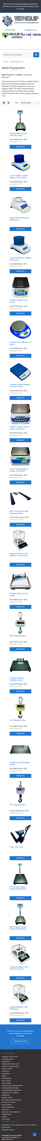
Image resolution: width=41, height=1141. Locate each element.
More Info (21, 151)
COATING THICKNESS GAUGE (10, 1071)
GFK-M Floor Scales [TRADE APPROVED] (18, 892)
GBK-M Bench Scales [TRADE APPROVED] (18, 932)
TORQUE (4, 1080)
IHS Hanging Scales (17, 809)
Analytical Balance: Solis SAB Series (19, 1012)
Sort (16, 107)
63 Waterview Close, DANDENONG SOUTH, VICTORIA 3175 (19, 1129)
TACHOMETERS (6, 1087)
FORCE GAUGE (6, 1066)
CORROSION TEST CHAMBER (10, 1097)
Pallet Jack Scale (16, 851)
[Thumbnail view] (4, 107)
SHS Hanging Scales (18, 640)
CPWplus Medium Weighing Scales (17, 683)
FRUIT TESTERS (6, 1085)
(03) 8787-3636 (6, 1132)
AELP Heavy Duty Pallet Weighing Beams (19, 517)
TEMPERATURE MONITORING (10, 1092)
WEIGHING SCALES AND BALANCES (12, 1090)
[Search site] (36, 59)
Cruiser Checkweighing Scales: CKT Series (19, 474)
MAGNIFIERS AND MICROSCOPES (11, 1095)
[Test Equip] (20, 21)
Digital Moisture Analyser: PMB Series (19, 223)
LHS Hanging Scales (18, 725)
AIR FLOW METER (7, 1109)
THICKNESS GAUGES (8, 1063)
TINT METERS (6, 1123)
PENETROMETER (6, 1083)
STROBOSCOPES (6, 1119)
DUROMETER (5, 1075)
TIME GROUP (5, 1114)
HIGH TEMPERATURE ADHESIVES (11, 1104)
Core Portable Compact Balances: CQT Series (19, 181)
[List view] (8, 107)
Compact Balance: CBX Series (19, 305)
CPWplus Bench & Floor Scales (19, 599)
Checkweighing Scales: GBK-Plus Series (19, 139)
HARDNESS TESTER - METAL (10, 1061)
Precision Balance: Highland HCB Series (20, 263)
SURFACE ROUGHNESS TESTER (10, 1068)
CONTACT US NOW (20, 1046)
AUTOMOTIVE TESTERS (8, 1107)
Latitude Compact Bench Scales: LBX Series (19, 432)
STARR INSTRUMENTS (8, 1111)
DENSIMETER (5, 1099)
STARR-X (4, 1121)
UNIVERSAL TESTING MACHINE (11, 1116)
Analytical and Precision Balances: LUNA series (19, 559)
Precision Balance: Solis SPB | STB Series (19, 972)
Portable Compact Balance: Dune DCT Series (20, 390)
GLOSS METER (6, 1078)
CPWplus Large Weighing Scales (20, 768)
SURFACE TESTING (7, 1102)
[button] (34, 1134)
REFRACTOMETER (7, 1073)
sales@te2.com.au (8, 1134)
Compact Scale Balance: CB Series (20, 348)
